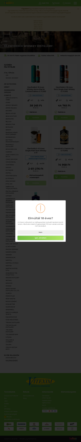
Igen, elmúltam (40, 238)
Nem (40, 232)
